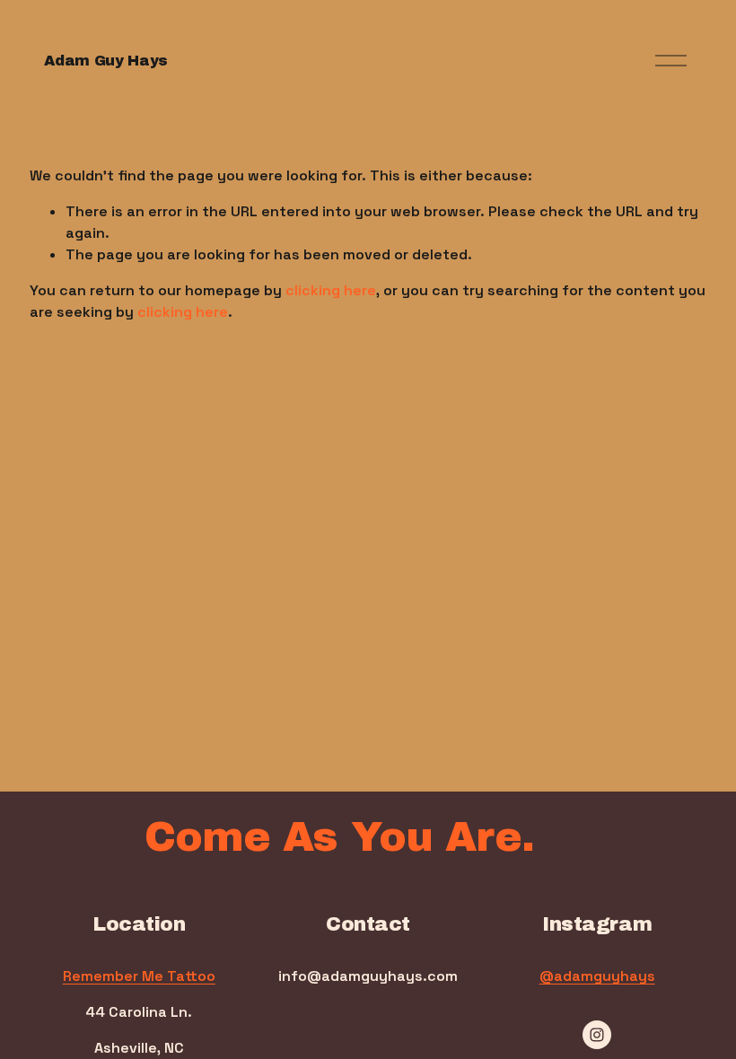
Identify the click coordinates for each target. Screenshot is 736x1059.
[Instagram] (597, 1034)
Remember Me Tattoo (139, 976)
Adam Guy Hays (106, 60)
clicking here (330, 290)
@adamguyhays (597, 976)
